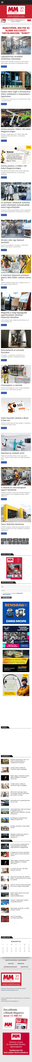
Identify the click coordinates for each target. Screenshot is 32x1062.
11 (10, 543)
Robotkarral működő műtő (12, 453)
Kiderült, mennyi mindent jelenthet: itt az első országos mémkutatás (20, 885)
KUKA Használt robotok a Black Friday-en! (14, 419)
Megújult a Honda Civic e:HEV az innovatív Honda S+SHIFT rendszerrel (19, 836)
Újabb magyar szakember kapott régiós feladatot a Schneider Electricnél (19, 777)
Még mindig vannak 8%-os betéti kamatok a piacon (19, 909)
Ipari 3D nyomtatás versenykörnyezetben (16, 917)
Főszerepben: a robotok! (11, 385)
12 (14, 543)
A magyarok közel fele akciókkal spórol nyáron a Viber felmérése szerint (19, 854)
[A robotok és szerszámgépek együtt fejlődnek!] (16, 485)
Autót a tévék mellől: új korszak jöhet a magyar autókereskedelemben (19, 894)
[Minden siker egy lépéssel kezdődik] (16, 237)
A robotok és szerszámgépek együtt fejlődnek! (13, 488)
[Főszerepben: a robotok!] (16, 383)
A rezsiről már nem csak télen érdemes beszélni (19, 869)
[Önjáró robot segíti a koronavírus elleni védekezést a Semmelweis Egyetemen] (16, 89)
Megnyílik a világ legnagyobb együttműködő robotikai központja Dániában (14, 315)
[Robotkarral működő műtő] (16, 450)
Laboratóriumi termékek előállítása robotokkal (12, 57)
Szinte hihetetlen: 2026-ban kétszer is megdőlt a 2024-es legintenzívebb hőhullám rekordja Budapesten (20, 811)
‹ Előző (15, 539)
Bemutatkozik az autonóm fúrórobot (12, 351)
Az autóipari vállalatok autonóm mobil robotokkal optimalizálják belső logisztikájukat (15, 205)
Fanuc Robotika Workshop (12, 524)
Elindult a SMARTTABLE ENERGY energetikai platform (19, 901)
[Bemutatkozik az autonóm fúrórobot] (16, 347)
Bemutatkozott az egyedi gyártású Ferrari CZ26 (20, 801)
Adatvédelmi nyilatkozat (10, 966)
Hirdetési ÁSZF (24, 966)
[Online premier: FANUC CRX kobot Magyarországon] (16, 126)
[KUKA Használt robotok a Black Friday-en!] (16, 415)
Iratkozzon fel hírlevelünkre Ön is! (9, 990)
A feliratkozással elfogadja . (13, 594)
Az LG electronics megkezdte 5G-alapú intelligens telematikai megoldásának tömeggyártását (19, 846)
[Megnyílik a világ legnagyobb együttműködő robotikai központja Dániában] (16, 310)
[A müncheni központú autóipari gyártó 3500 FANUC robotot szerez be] (16, 273)
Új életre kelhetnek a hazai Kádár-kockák (20, 826)
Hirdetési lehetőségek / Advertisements (16, 960)
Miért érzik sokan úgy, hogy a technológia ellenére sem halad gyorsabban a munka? (19, 793)
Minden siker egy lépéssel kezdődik (12, 241)
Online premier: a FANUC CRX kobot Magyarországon (14, 167)
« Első (9, 539)
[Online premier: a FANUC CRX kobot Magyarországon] (16, 163)
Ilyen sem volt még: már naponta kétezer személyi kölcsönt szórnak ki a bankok (20, 878)
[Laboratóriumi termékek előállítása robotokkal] (16, 54)
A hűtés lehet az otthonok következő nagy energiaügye (18, 768)
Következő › (24, 543)
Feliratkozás (6, 597)
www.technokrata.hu (5, 1001)
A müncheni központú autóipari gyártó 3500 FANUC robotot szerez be (16, 277)
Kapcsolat (11, 963)
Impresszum (21, 963)
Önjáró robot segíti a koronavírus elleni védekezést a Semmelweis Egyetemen (15, 94)
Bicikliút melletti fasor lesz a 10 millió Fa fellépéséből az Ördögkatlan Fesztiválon (19, 761)
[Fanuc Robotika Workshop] (16, 522)
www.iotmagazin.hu (14, 1001)
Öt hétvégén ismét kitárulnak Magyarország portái (18, 818)
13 (18, 543)
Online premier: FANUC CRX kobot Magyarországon (16, 130)
